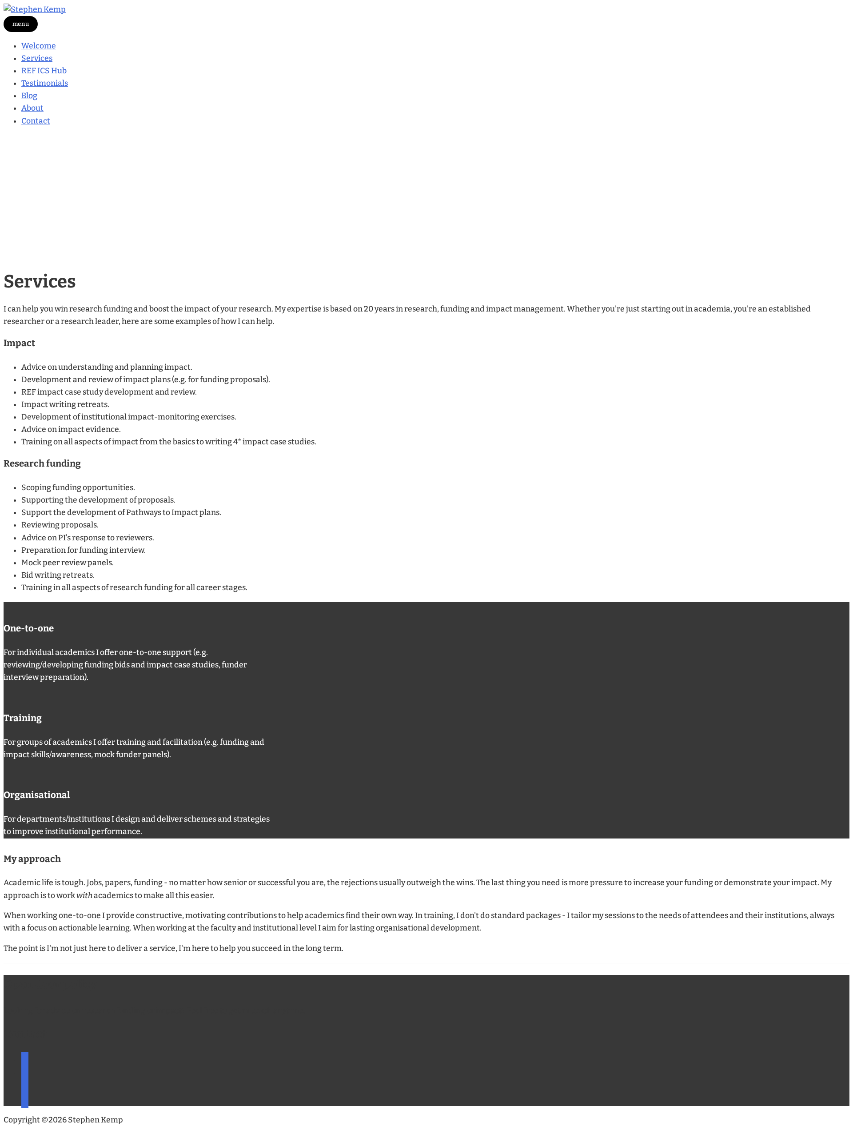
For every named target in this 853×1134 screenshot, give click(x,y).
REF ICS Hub (44, 71)
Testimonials (44, 83)
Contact (35, 121)
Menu (20, 23)
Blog (29, 95)
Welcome (38, 46)
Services (36, 58)
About (32, 108)
